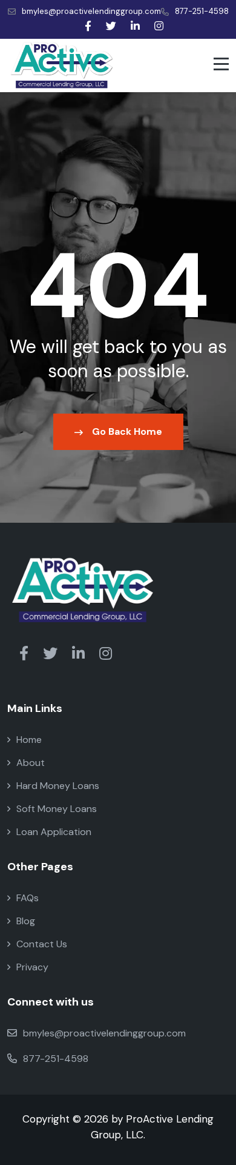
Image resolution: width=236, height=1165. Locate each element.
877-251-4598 (202, 11)
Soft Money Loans (56, 808)
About (30, 762)
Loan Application (53, 831)
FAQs (27, 897)
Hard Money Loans (57, 785)
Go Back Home (127, 431)
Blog (25, 921)
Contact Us (41, 944)
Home (29, 739)
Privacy (32, 967)
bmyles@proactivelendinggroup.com (91, 11)
